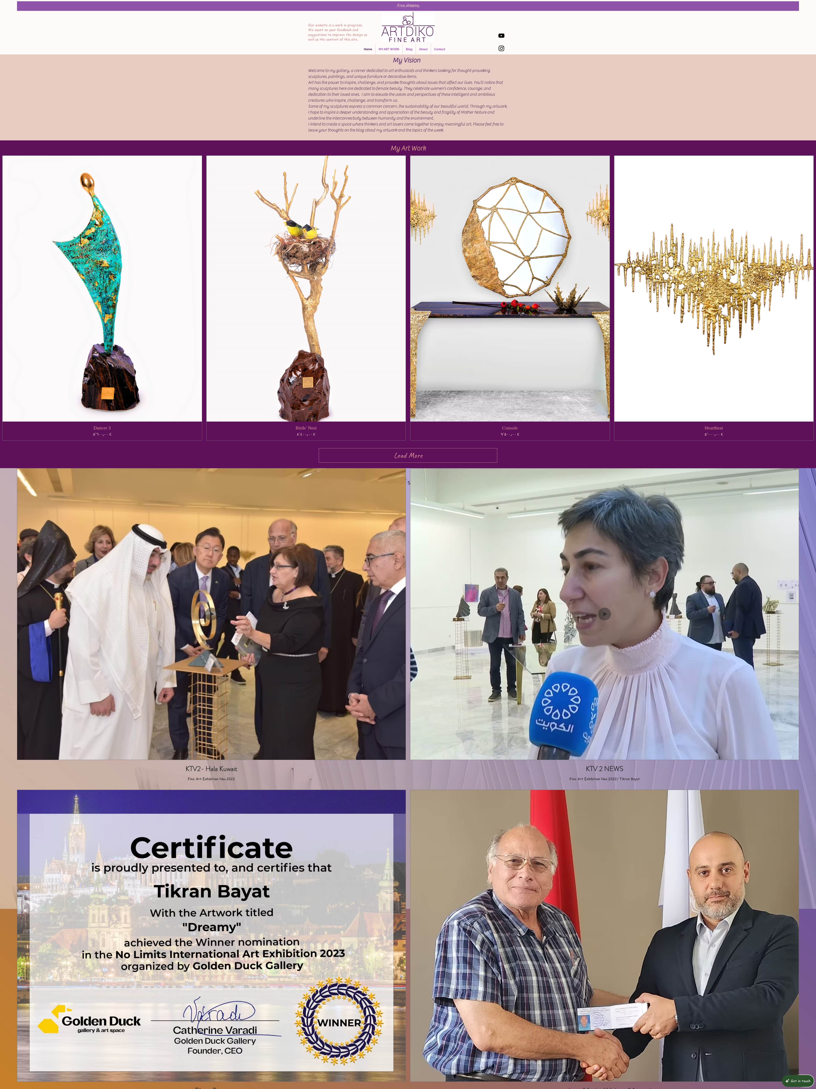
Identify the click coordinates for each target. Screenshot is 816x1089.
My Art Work (408, 148)
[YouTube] (501, 35)
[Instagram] (501, 48)
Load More (408, 455)
